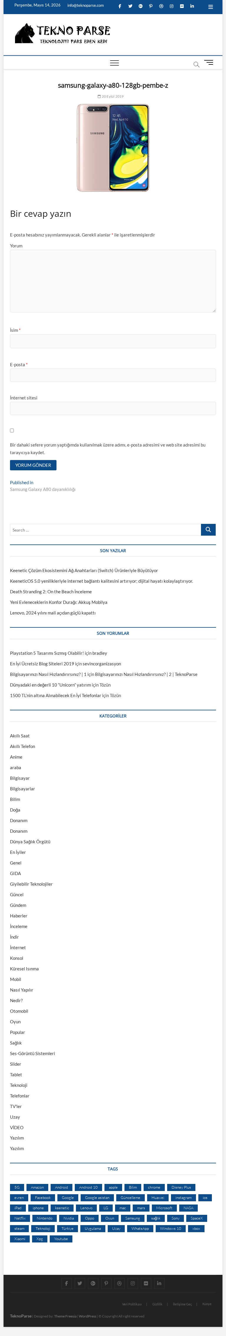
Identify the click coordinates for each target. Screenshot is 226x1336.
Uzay (15, 1117)
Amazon (37, 1187)
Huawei (158, 1197)
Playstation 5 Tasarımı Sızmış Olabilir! (47, 653)
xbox (196, 1228)
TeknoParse (20, 1315)
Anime (16, 756)
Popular (17, 1032)
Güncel (17, 894)
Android (61, 1187)
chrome (154, 1187)
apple (113, 1187)
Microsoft (164, 1207)
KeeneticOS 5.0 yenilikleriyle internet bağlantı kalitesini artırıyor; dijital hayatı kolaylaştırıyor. (101, 581)
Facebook (43, 1197)
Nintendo (44, 1218)
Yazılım (17, 1137)
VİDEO (17, 1127)
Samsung (132, 1218)
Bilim (15, 799)
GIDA (15, 873)
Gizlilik (157, 1304)
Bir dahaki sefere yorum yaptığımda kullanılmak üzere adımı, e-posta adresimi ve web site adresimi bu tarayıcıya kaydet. (107, 448)
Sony (176, 1218)
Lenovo (86, 1207)
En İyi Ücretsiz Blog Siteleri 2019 (42, 663)
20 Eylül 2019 (112, 96)
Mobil (15, 979)
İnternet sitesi (23, 397)
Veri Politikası (132, 1304)
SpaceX (197, 1218)
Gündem (18, 905)
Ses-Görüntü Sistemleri (32, 1053)
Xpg (39, 1238)
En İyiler (18, 852)
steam (19, 1228)
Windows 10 (170, 1228)
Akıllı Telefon (22, 746)
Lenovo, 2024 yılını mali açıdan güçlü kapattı (53, 612)
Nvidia (69, 1218)
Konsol (16, 958)
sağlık (155, 1218)
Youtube (61, 1238)
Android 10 (88, 1187)
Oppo (89, 1218)
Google (68, 1197)
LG (106, 1207)
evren (19, 1197)
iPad (17, 1207)
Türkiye (68, 1228)
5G (17, 1187)
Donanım (18, 820)
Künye (207, 1304)
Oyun (15, 1021)
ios (205, 1197)
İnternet (18, 947)
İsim (15, 330)
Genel (15, 862)
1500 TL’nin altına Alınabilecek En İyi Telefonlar (55, 695)
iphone (38, 1207)
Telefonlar (19, 1095)
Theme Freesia (65, 1316)
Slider (15, 1064)
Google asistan (97, 1197)
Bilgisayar (20, 778)
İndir (14, 936)
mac (122, 1207)
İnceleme (18, 926)
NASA (188, 1207)
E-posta (19, 364)
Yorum (16, 245)
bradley (99, 653)
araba (15, 767)
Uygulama (93, 1228)
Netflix (20, 1218)
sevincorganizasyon (102, 663)
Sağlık (16, 1042)
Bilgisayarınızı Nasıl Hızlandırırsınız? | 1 (48, 674)
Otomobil (19, 1011)
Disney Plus (181, 1187)
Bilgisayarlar (22, 788)
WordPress (87, 1316)
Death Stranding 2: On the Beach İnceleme (51, 591)
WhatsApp (140, 1228)
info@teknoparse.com (85, 5)
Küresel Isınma (24, 968)
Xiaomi (19, 1238)
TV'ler (16, 1106)
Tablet (16, 1074)
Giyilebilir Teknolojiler (31, 884)
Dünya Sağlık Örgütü (30, 841)
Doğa (15, 809)
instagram (183, 1197)
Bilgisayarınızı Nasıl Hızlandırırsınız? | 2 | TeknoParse (146, 674)
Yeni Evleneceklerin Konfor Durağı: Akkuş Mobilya (58, 602)
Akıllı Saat (20, 735)
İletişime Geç (182, 1304)
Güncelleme (130, 1197)
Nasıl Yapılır (21, 989)
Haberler (18, 915)
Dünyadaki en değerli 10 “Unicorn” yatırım (50, 684)
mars (141, 1207)
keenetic (62, 1207)
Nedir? (16, 1000)
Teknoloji (18, 1085)
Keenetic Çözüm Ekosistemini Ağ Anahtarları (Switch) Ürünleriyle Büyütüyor (84, 570)
